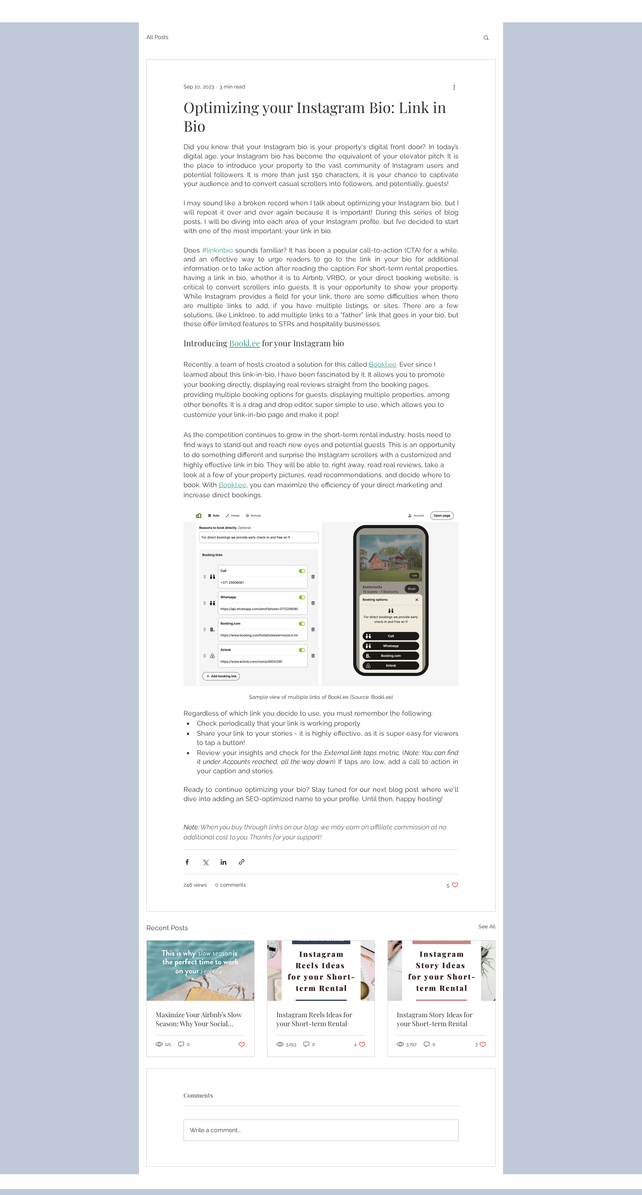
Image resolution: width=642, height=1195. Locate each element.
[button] (486, 37)
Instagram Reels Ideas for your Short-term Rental (314, 1019)
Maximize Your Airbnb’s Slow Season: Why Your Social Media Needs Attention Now (199, 1019)
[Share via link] (241, 861)
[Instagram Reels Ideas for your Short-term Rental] (321, 971)
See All (487, 926)
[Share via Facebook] (187, 861)
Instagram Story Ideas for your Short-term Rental (435, 1019)
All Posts (157, 37)
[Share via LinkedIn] (223, 861)
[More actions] (454, 86)
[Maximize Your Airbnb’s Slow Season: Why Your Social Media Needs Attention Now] (200, 971)
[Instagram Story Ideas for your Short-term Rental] (441, 971)
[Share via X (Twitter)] (205, 861)
